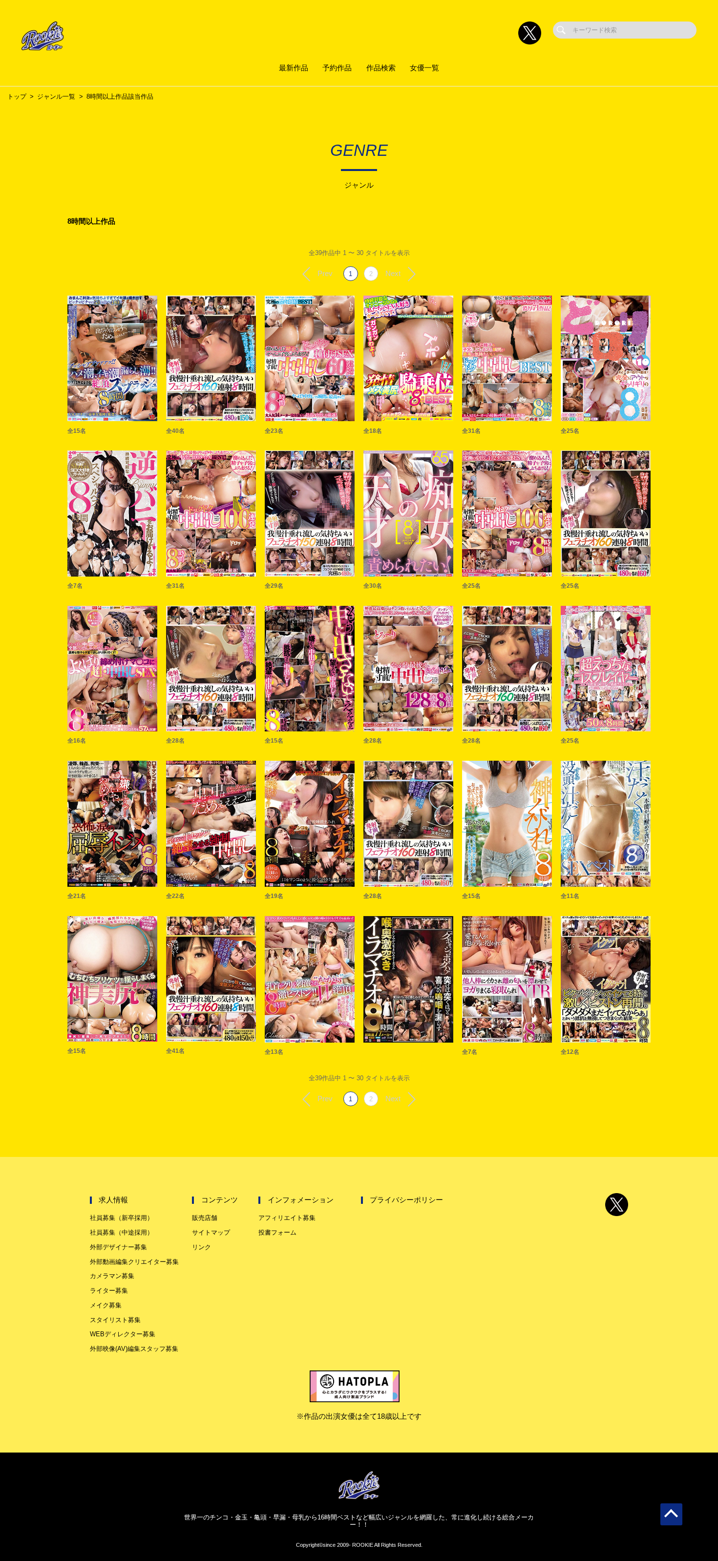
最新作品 (293, 68)
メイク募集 (106, 1305)
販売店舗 (204, 1217)
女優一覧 (424, 68)
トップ (16, 96)
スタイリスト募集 (115, 1320)
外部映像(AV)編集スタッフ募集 (134, 1348)
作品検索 (381, 68)
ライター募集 (109, 1290)
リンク (201, 1247)
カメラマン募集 (112, 1276)
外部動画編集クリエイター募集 (134, 1261)
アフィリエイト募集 (287, 1217)
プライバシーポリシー (406, 1200)
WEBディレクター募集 (122, 1334)
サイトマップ (211, 1232)
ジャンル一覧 (56, 96)
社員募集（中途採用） (121, 1232)
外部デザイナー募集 (118, 1247)
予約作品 (337, 68)
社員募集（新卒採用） (121, 1217)
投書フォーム (277, 1232)
